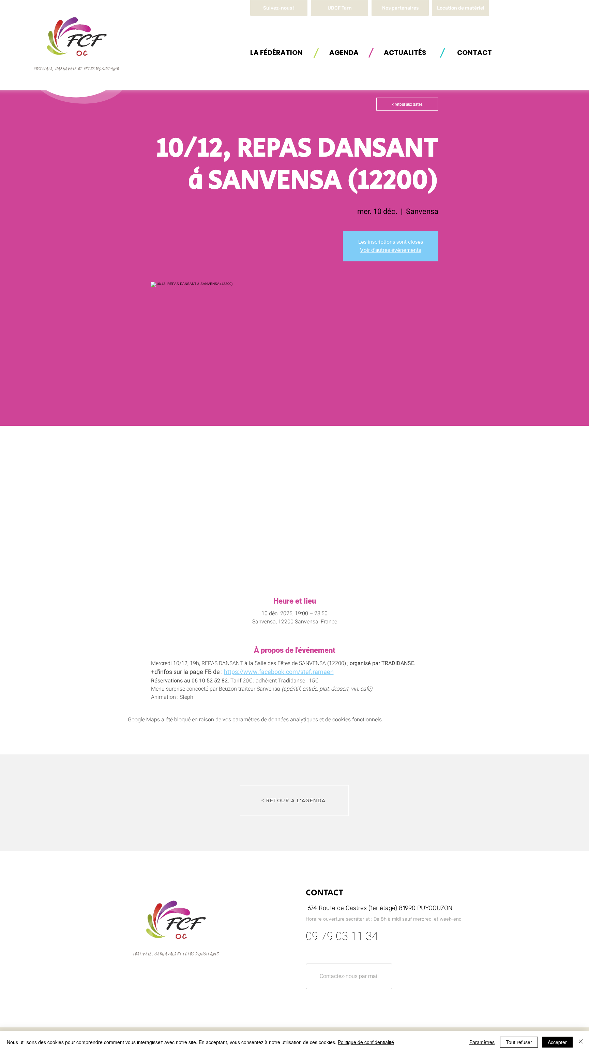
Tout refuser (519, 1042)
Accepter (557, 1042)
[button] (460, 8)
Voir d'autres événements (390, 250)
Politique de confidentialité (366, 1042)
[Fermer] (581, 1042)
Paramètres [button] (482, 1042)
